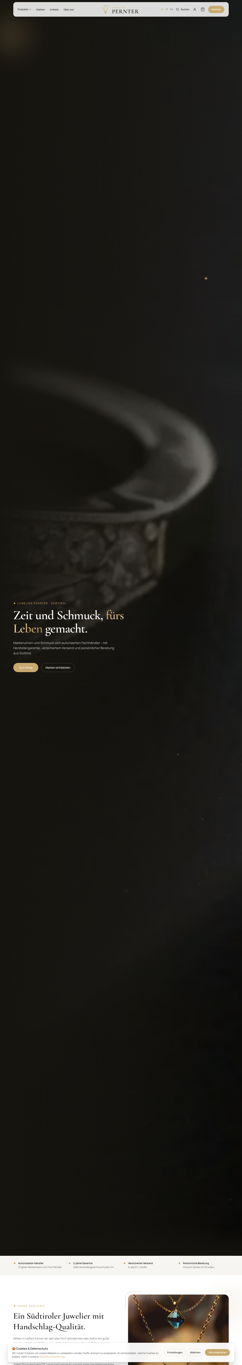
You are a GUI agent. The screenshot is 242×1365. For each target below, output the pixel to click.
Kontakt (216, 9)
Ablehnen (195, 1352)
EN (171, 9)
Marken (40, 9)
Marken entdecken (58, 667)
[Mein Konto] (194, 9)
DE (162, 9)
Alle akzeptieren (217, 1352)
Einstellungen (174, 1352)
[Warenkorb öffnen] (202, 9)
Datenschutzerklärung (52, 1356)
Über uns (69, 9)
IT (167, 9)
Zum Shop (26, 667)
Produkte (23, 9)
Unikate (54, 9)
